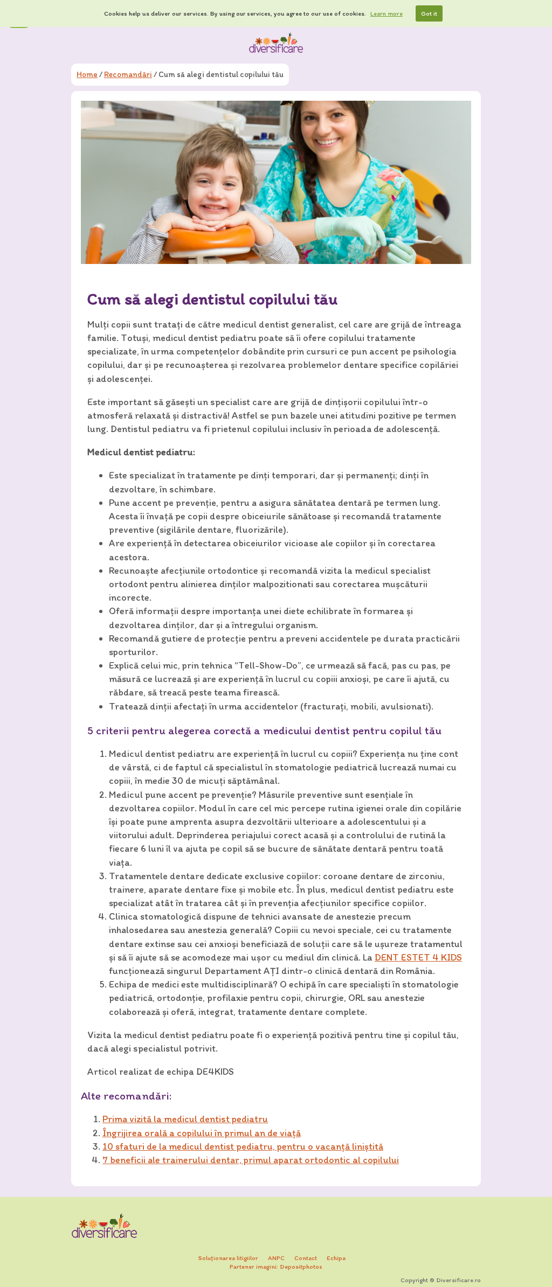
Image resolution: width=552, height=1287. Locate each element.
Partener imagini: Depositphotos (276, 1266)
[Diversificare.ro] (276, 42)
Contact (305, 1258)
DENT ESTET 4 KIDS (418, 957)
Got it (429, 13)
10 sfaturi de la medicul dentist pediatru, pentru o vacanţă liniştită (242, 1146)
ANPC (276, 1258)
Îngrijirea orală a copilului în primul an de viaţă (201, 1133)
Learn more (386, 13)
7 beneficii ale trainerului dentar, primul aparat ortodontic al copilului (250, 1160)
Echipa (336, 1258)
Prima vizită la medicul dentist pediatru (185, 1119)
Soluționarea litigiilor (228, 1258)
